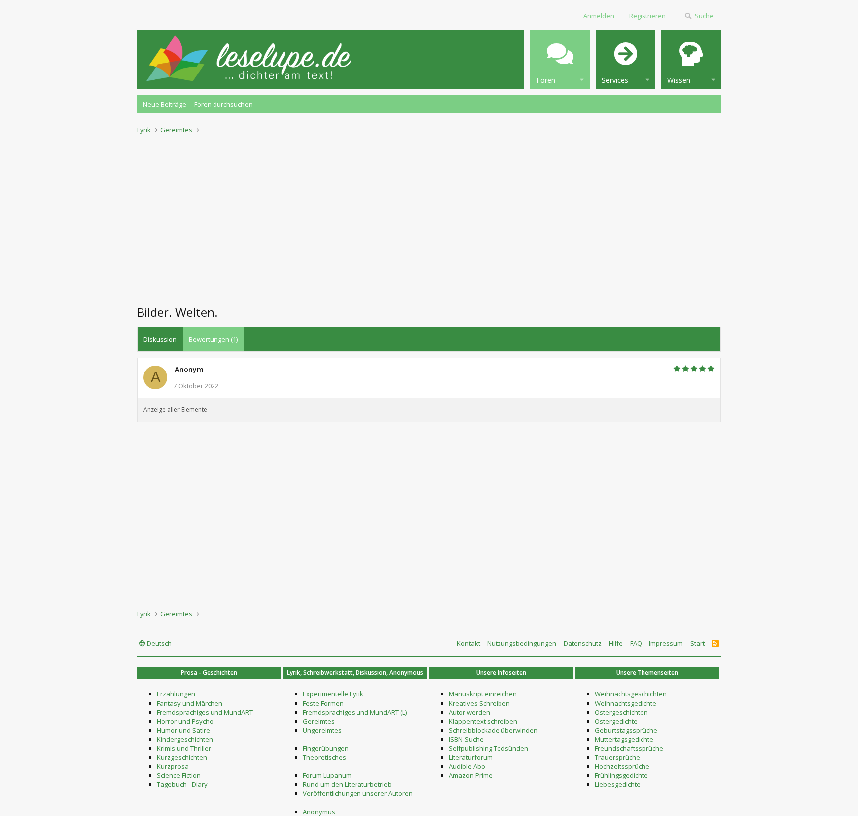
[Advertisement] (429, 216)
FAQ (636, 643)
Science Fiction (179, 775)
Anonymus (319, 811)
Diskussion (160, 339)
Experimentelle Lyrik (333, 693)
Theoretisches (324, 757)
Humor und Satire (183, 730)
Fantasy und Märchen (189, 703)
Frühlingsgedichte (621, 775)
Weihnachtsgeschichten (631, 693)
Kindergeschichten (185, 739)
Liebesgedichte (618, 784)
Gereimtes (319, 721)
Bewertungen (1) (213, 339)
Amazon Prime (471, 775)
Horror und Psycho (185, 721)
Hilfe (616, 643)
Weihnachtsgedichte (625, 703)
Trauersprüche (617, 757)
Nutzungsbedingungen (521, 643)
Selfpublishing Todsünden (488, 748)
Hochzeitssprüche (622, 766)
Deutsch (158, 643)
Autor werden (469, 712)
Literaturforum (471, 757)
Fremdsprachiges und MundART (205, 712)
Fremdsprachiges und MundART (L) (355, 712)
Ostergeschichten (621, 712)
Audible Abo (467, 766)
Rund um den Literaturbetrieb (347, 784)
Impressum (666, 643)
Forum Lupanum (327, 775)
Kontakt (468, 643)
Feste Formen (323, 703)
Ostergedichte (616, 721)
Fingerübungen (326, 748)
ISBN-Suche (466, 739)
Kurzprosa (173, 766)
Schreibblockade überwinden (493, 730)
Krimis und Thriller (184, 748)
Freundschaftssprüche (629, 748)
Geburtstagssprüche (626, 730)
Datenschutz (583, 643)
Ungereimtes (322, 730)
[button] (560, 59)
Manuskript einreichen (483, 693)
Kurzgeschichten (182, 757)
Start (697, 643)
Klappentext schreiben (483, 721)
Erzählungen (176, 693)
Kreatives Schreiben (479, 703)
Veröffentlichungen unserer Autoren (358, 793)
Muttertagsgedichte (624, 739)
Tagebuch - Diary (182, 784)
